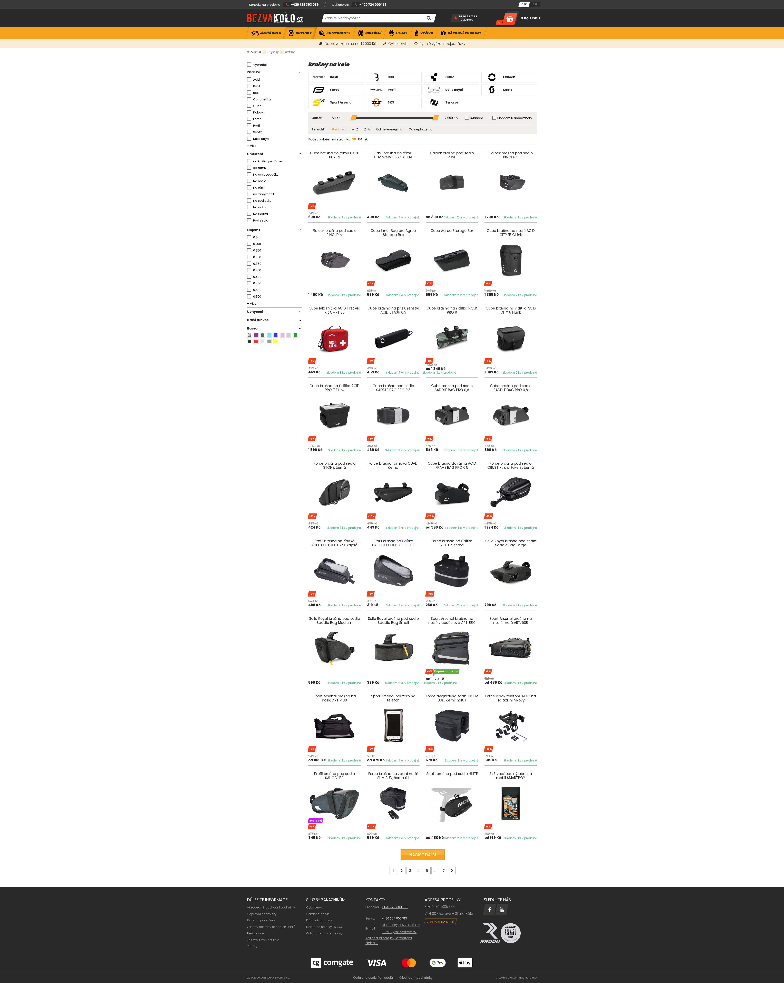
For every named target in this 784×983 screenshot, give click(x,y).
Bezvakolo (254, 52)
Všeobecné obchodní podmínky (271, 907)
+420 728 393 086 (305, 4)
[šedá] (269, 341)
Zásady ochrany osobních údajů (271, 927)
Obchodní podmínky (416, 977)
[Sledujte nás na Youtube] (501, 909)
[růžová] (282, 335)
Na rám (258, 187)
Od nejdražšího (420, 129)
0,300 (257, 257)
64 (360, 139)
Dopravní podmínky (261, 914)
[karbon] (262, 335)
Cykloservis (340, 4)
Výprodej (260, 64)
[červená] (256, 341)
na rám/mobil (263, 194)
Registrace (466, 19)
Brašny (290, 52)
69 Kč (336, 118)
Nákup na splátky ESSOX (324, 927)
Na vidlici (259, 207)
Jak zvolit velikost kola (263, 940)
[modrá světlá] (269, 335)
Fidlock (258, 112)
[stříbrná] (288, 335)
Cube (257, 106)
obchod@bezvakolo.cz (401, 924)
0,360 (257, 270)
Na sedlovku (262, 200)
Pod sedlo (260, 220)
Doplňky (273, 52)
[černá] (249, 341)
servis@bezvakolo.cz (399, 932)
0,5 (255, 237)
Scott (257, 132)
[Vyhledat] (428, 18)
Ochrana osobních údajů (373, 977)
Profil (257, 125)
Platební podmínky (261, 920)
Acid (256, 79)
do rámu (259, 168)
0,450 (257, 283)
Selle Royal (261, 139)
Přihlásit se (468, 16)
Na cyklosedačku (265, 174)
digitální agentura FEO (522, 978)
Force (257, 119)
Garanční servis (318, 914)
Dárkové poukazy (319, 920)
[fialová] (256, 335)
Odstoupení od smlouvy (324, 933)
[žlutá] (275, 341)
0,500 (257, 290)
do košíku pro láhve (267, 161)
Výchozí (339, 129)
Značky (252, 946)
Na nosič (259, 181)
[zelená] (295, 335)
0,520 (257, 296)
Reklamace (255, 933)
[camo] (249, 335)
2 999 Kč (451, 118)
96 (366, 139)
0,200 (257, 244)
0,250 (257, 250)
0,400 (257, 277)
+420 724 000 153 (373, 4)
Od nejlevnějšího (389, 129)
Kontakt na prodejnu (264, 4)
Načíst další (422, 855)
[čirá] (262, 341)
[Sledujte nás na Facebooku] (489, 909)
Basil (256, 86)
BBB (256, 92)
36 (354, 139)
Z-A (367, 129)
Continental (262, 99)
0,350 (257, 264)
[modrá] (275, 335)
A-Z (355, 129)
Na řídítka (260, 214)
